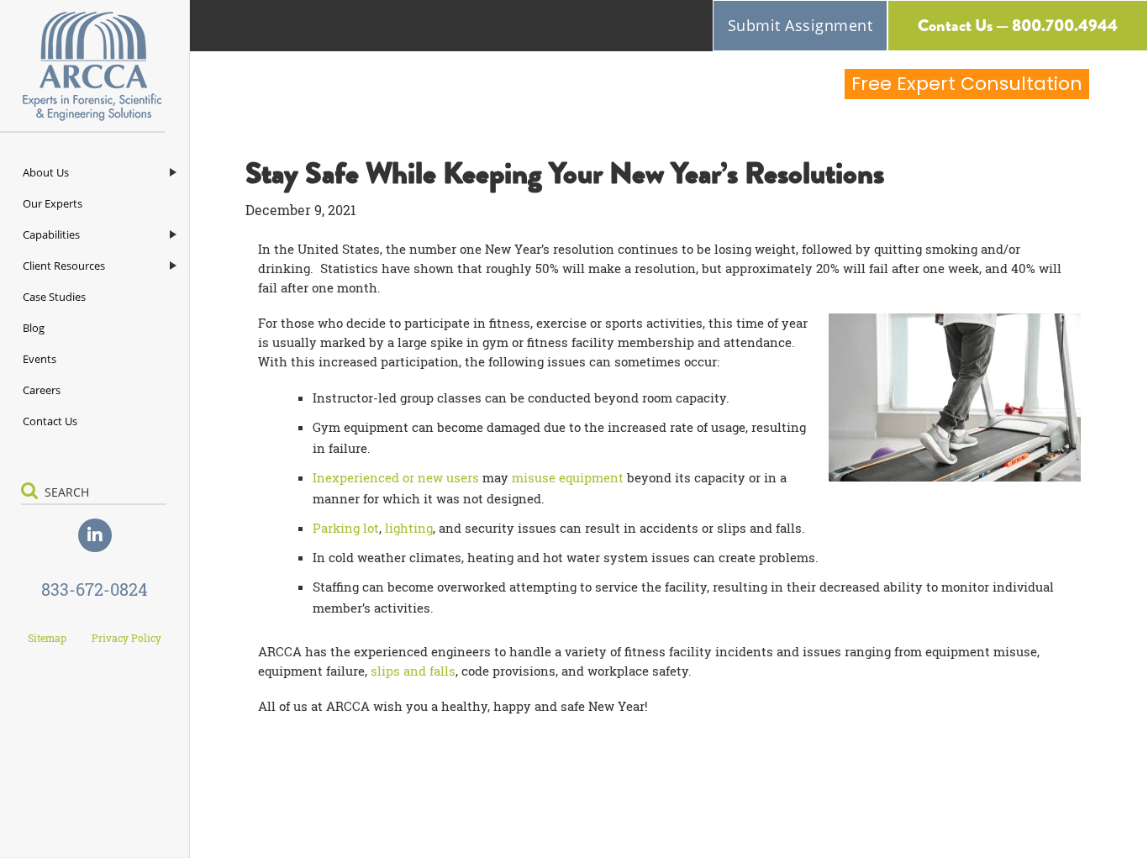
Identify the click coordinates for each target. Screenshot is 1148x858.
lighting (409, 527)
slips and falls (413, 670)
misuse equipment (568, 477)
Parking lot (346, 527)
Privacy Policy (126, 638)
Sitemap (47, 638)
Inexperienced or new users (396, 477)
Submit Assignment (800, 25)
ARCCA (94, 66)
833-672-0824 (94, 589)
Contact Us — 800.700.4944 (1018, 25)
